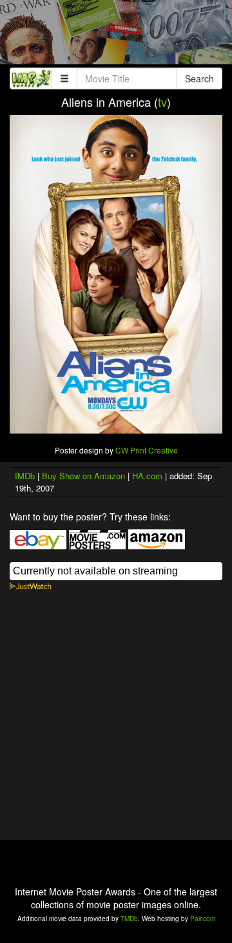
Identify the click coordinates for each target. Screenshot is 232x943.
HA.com (147, 476)
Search (199, 78)
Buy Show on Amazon (83, 476)
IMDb (25, 476)
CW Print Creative (146, 449)
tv (162, 101)
